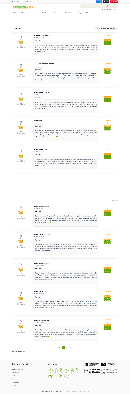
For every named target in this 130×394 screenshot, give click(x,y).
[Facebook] (50, 370)
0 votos (107, 42)
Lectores (56, 13)
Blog (79, 13)
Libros (23, 13)
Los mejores (33, 13)
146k (107, 1)
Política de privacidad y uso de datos (78, 391)
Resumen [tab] (38, 41)
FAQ (13, 376)
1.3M (100, 1)
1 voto (107, 127)
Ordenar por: (107, 28)
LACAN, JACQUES (38, 37)
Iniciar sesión (18, 1)
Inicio (14, 13)
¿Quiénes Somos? (17, 369)
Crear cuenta (27, 1)
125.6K (115, 1)
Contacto (15, 385)
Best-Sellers (45, 13)
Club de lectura (68, 13)
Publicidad (15, 382)
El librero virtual (90, 13)
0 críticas (107, 44)
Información (16, 372)
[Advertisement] (65, 21)
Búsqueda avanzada (109, 9)
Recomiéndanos (17, 379)
